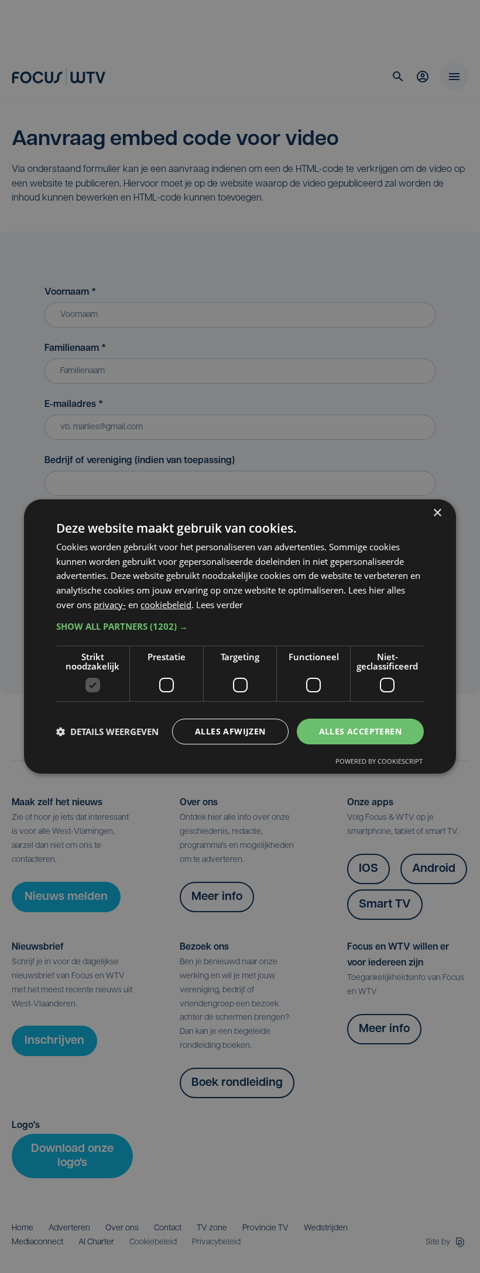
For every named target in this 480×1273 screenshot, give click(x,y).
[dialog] (240, 636)
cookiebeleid (165, 604)
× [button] (437, 513)
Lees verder (219, 604)
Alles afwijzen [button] (230, 731)
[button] (240, 626)
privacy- (110, 604)
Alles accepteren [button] (360, 731)
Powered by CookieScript (379, 761)
